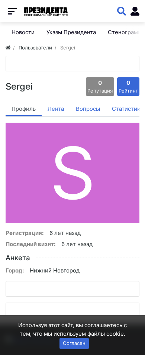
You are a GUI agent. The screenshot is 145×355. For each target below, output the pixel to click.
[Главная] (8, 48)
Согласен (74, 343)
